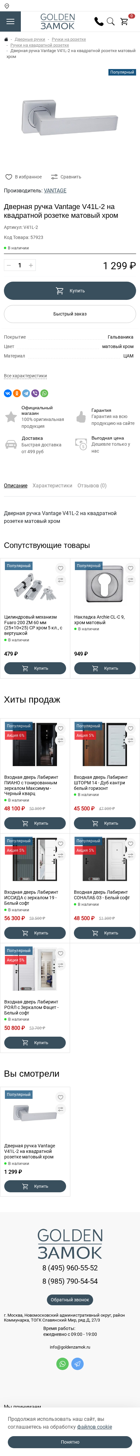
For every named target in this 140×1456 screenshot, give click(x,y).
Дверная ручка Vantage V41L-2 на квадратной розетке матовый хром (29, 1151)
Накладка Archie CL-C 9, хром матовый (99, 619)
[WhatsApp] (44, 393)
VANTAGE (55, 191)
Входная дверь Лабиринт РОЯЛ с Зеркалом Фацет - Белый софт (31, 1007)
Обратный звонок (70, 1299)
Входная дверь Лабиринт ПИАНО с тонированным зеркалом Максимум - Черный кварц (31, 785)
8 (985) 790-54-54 (70, 1281)
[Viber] (35, 393)
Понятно (70, 1442)
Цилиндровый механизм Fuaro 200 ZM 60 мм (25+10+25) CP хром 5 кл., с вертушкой (33, 625)
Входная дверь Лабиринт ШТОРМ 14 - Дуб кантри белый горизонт (101, 783)
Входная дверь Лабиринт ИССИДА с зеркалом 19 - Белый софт (31, 897)
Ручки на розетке (69, 39)
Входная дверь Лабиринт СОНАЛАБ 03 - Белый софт (102, 894)
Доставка (32, 438)
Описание (15, 486)
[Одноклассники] (17, 393)
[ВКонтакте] (8, 393)
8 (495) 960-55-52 (70, 1268)
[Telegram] (26, 393)
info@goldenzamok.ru (70, 1347)
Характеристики (52, 486)
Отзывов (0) (92, 486)
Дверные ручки (30, 39)
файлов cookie (94, 1427)
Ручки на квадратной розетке (39, 45)
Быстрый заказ (70, 313)
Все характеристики (25, 375)
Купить (77, 290)
